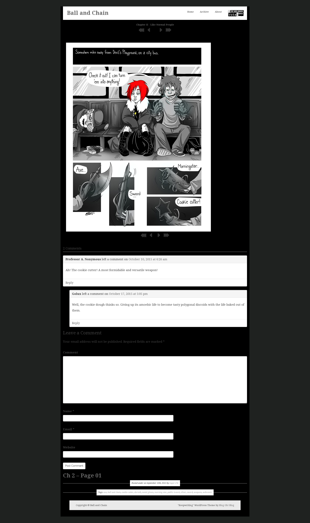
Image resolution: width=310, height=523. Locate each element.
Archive (204, 11)
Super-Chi (173, 483)
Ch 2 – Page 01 (82, 475)
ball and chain (114, 492)
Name (68, 411)
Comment (70, 352)
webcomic (207, 492)
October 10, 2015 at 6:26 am (148, 259)
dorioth (137, 492)
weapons (198, 492)
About (218, 11)
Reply (69, 282)
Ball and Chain (87, 13)
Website (69, 447)
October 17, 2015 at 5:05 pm (128, 293)
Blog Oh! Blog (226, 505)
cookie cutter (127, 492)
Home (190, 11)
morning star (161, 492)
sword (190, 492)
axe (105, 492)
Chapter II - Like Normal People (155, 24)
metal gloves (148, 492)
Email (68, 429)
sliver (183, 492)
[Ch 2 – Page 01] (138, 137)
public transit (174, 492)
